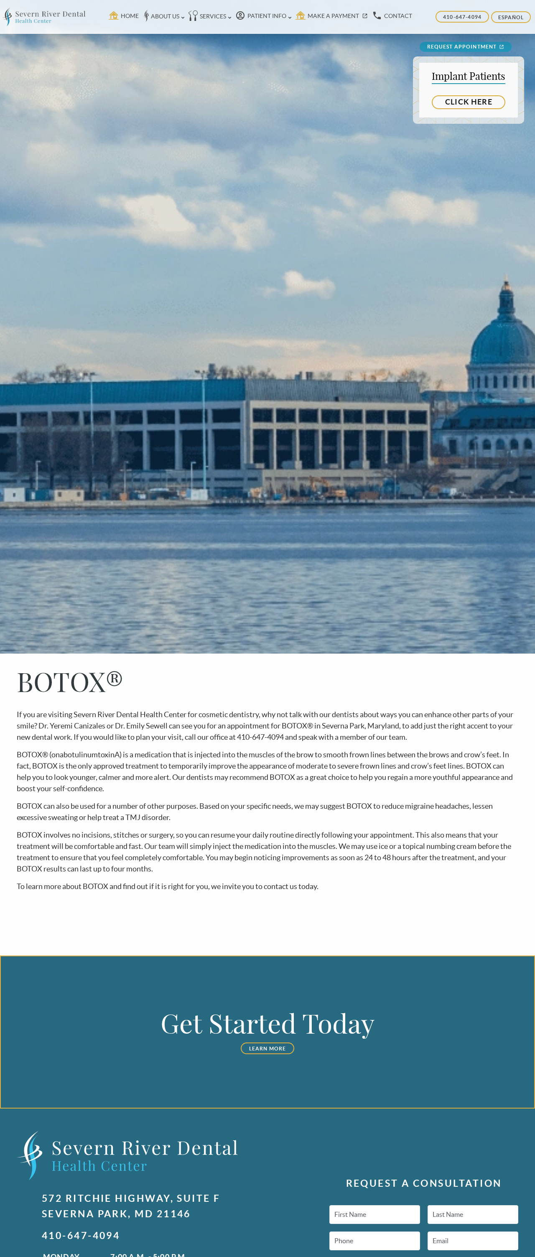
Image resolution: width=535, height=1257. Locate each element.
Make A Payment (333, 16)
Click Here (468, 101)
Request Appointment (462, 46)
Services (213, 16)
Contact (398, 16)
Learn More (267, 1048)
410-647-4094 (462, 17)
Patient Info (266, 16)
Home (130, 16)
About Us (165, 16)
